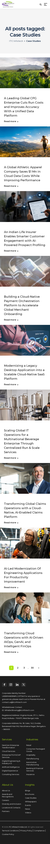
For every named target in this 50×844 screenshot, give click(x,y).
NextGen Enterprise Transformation (10, 746)
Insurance (30, 774)
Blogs (27, 790)
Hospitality (30, 755)
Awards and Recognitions (7, 795)
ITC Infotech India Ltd (18, 827)
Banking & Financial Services (34, 769)
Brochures (29, 794)
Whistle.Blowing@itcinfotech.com (19, 710)
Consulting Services (10, 774)
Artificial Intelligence (11, 767)
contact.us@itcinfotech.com (14, 702)
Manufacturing (32, 759)
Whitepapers (30, 801)
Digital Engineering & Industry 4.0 (11, 762)
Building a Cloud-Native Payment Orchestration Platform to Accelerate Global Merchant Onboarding (22, 305)
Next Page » (38, 668)
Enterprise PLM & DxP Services (11, 756)
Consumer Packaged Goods (35, 750)
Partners (5, 811)
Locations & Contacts (11, 808)
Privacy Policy (26, 831)
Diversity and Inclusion (11, 804)
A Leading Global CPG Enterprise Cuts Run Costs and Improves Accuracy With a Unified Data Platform (23, 106)
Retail (28, 745)
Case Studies (30, 798)
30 (32, 668)
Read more (10, 121)
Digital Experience (10, 771)
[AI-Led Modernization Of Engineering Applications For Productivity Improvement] (25, 545)
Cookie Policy (8, 834)
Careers (5, 800)
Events (28, 805)
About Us (6, 790)
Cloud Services (8, 751)
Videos (28, 813)
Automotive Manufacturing (32, 763)
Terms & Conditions (10, 831)
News (27, 809)
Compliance (39, 831)
